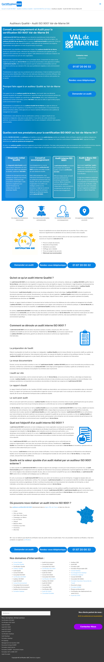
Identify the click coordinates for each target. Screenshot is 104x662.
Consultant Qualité (18, 564)
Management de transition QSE (10, 643)
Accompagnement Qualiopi (78, 572)
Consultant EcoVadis (48, 593)
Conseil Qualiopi (75, 570)
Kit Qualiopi (5, 640)
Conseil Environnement (20, 583)
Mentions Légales (35, 657)
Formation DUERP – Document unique (12, 649)
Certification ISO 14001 (48, 568)
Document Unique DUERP (9, 645)
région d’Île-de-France (51, 507)
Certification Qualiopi (77, 575)
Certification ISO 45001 (49, 579)
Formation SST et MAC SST (9, 652)
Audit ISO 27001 (75, 595)
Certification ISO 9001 (19, 577)
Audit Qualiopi (6, 636)
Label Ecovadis (6, 654)
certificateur (27, 540)
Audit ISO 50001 (46, 591)
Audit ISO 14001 (6, 627)
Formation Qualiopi (18, 591)
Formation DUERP (76, 587)
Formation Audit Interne (8, 647)
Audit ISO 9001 (6, 625)
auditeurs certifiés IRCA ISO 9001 (22, 507)
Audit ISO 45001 (6, 629)
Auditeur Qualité (18, 568)
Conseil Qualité (17, 562)
